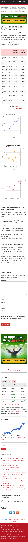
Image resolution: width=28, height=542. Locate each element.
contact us (4, 254)
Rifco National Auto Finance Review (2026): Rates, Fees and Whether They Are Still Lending (14, 488)
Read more (3, 13)
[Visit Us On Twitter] (10, 512)
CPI (14, 381)
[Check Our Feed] (17, 512)
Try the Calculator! (15, 370)
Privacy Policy (16, 519)
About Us (23, 519)
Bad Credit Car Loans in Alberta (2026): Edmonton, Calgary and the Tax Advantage (14, 467)
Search (3, 449)
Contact (14, 521)
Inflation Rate (6, 381)
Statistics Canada (11, 10)
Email (3, 302)
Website (3, 308)
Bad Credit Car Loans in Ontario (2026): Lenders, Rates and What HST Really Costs (14, 474)
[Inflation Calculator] (11, 1)
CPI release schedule (18, 411)
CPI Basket (4, 519)
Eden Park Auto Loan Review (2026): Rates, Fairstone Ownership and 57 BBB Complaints (14, 481)
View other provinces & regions (11, 404)
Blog (10, 519)
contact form (12, 538)
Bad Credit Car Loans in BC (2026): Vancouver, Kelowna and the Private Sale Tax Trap (13, 461)
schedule (6, 42)
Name (3, 297)
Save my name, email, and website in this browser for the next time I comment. (13, 319)
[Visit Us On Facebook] (14, 512)
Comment (3, 280)
